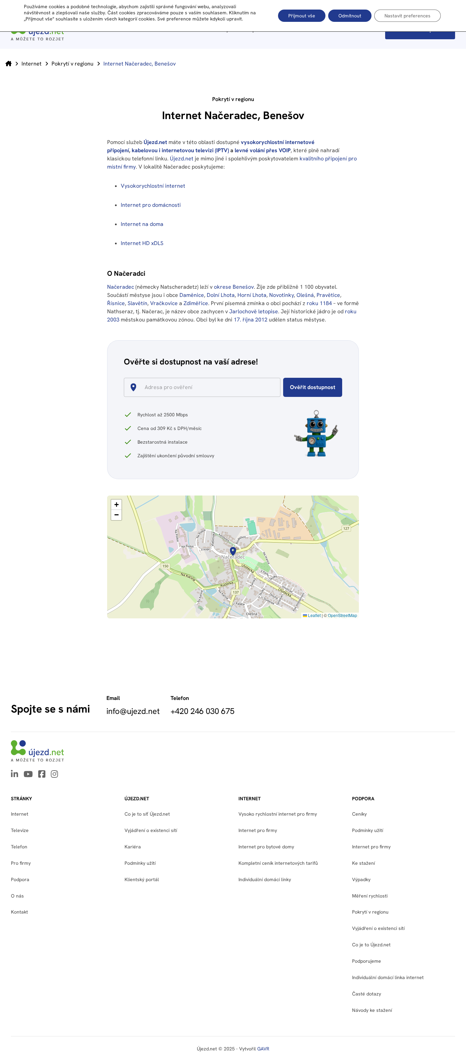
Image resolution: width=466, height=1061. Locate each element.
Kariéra (133, 847)
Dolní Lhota (221, 295)
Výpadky (361, 879)
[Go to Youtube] (28, 774)
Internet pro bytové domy (266, 847)
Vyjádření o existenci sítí (151, 830)
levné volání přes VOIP (263, 150)
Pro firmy (21, 863)
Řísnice (116, 303)
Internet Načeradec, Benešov (139, 63)
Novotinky (281, 295)
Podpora (20, 879)
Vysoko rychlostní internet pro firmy (277, 814)
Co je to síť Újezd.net (147, 814)
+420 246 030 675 (202, 711)
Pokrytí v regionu (72, 63)
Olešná (305, 295)
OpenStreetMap (342, 615)
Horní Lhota (251, 295)
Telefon (19, 847)
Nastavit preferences (407, 16)
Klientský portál (142, 879)
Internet (31, 63)
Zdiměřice (196, 303)
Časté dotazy (366, 994)
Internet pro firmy (257, 830)
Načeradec (120, 286)
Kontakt (19, 912)
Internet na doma (142, 224)
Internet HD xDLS (142, 243)
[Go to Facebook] (41, 774)
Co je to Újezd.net (371, 945)
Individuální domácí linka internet (388, 977)
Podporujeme (366, 961)
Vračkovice (164, 303)
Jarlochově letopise (253, 311)
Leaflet (314, 615)
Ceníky (359, 814)
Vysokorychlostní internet (153, 185)
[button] (233, 551)
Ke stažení (363, 863)
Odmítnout (349, 16)
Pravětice (328, 295)
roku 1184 (319, 303)
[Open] (277, 387)
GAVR (263, 1049)
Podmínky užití (367, 830)
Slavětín (137, 303)
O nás (17, 896)
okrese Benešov (234, 286)
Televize (20, 830)
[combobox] (205, 387)
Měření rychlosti (370, 896)
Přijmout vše (301, 16)
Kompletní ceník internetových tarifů (278, 863)
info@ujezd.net (133, 711)
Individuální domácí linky (264, 879)
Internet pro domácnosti (151, 205)
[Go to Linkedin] (14, 774)
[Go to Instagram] (54, 774)
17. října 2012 (250, 319)
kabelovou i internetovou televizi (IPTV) (180, 150)
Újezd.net (155, 142)
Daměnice (191, 295)
